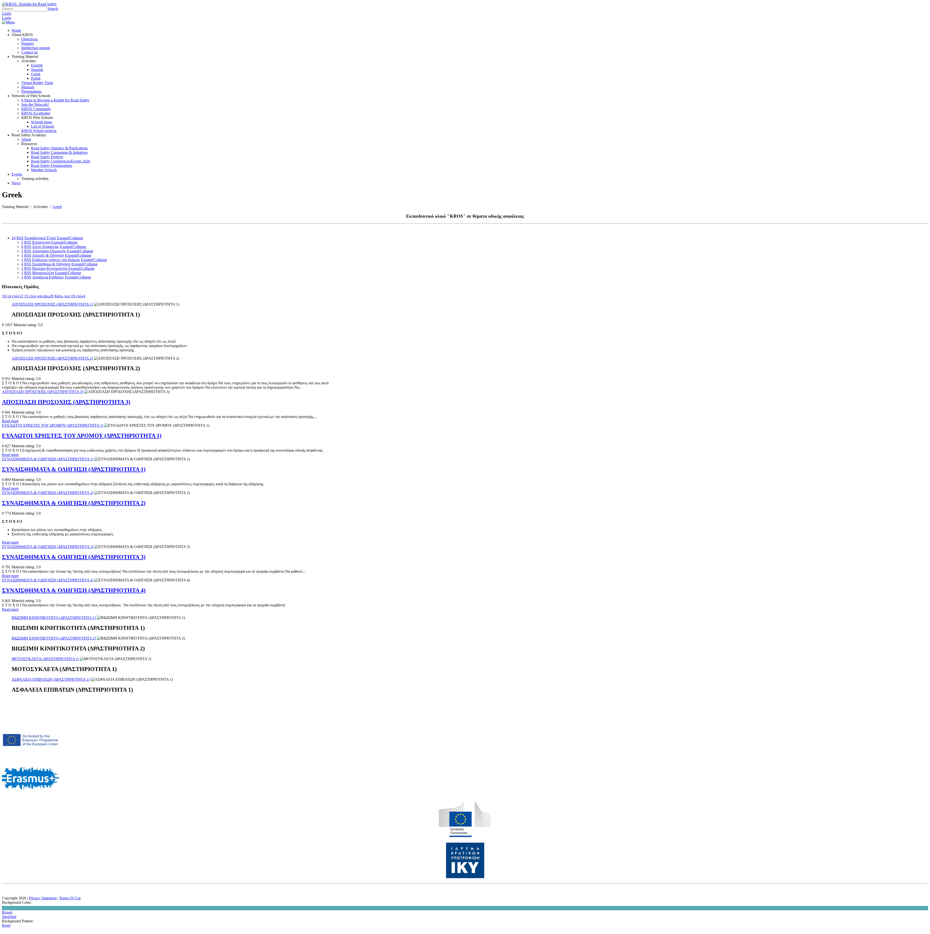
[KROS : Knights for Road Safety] (29, 4)
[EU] (465, 836)
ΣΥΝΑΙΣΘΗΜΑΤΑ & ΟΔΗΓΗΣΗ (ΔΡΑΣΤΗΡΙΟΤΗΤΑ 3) (47, 547)
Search (53, 9)
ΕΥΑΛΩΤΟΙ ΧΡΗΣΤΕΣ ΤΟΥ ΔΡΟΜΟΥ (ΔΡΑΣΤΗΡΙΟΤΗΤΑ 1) (52, 425)
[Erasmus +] (30, 758)
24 (14, 238)
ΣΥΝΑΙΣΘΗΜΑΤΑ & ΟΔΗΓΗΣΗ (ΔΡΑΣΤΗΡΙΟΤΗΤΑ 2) (47, 493)
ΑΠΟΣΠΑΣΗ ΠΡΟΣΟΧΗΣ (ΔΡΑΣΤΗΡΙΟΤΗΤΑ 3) (42, 392)
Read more (10, 421)
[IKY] (465, 877)
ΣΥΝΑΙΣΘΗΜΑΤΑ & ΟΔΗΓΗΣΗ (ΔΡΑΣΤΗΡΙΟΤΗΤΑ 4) (47, 580)
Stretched (9, 917)
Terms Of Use (70, 898)
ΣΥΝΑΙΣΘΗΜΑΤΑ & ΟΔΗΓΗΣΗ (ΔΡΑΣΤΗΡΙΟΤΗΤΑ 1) (47, 459)
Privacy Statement (42, 898)
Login (6, 13)
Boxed (7, 912)
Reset (6, 925)
